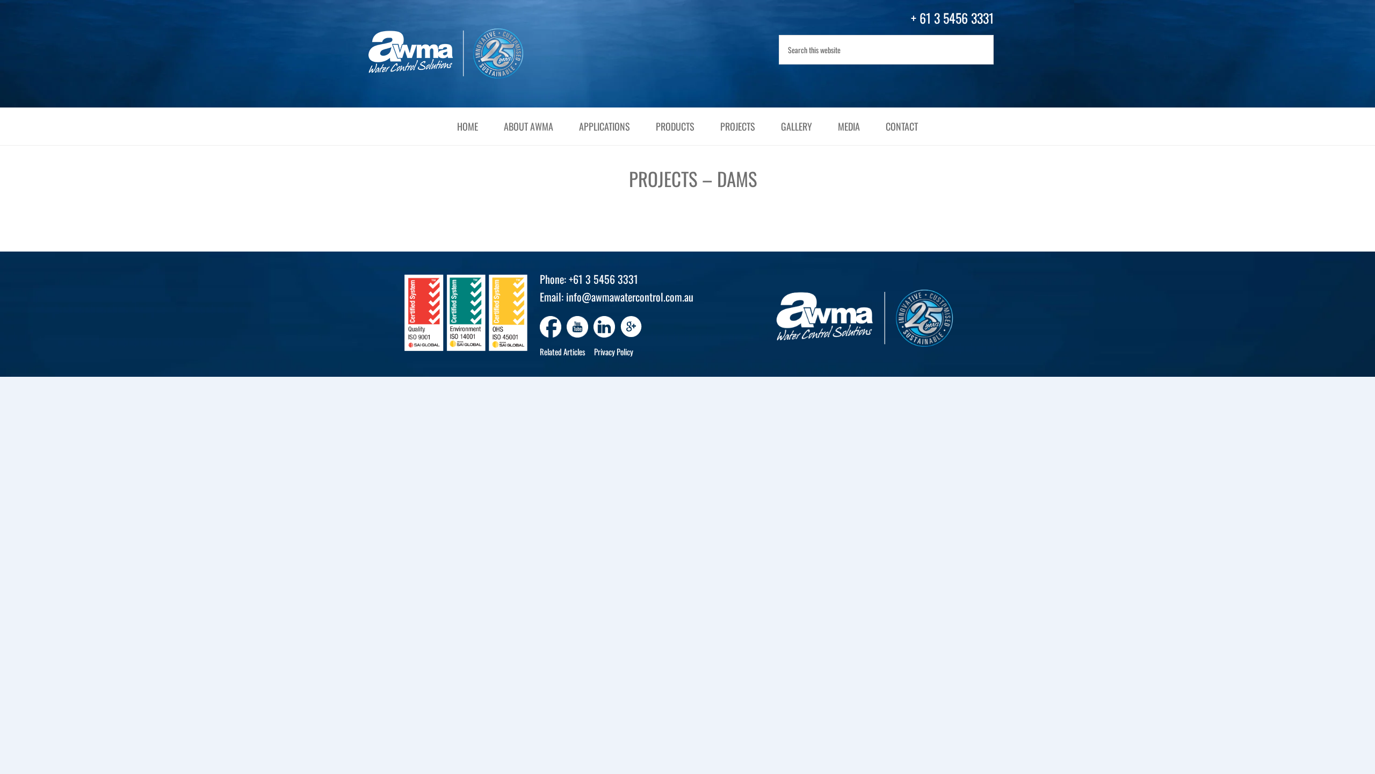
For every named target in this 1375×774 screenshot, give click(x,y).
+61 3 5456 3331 (603, 279)
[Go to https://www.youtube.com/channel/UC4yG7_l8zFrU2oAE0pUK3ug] (577, 327)
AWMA (456, 54)
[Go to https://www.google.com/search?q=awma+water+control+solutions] (631, 327)
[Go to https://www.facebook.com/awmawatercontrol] (550, 327)
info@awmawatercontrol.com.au (629, 297)
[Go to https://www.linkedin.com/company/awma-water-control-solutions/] (604, 327)
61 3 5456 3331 (957, 17)
